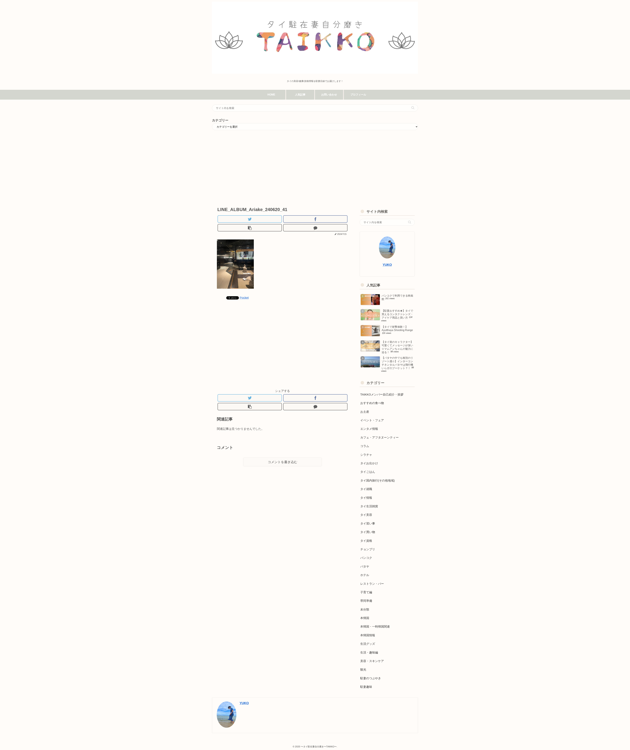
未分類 (364, 609)
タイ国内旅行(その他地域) (377, 480)
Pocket (244, 297)
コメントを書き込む (282, 462)
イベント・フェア (372, 420)
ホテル (364, 575)
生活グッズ (367, 643)
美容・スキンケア (372, 661)
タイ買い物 (367, 532)
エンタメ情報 (369, 428)
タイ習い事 (367, 523)
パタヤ (364, 566)
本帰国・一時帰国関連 (375, 626)
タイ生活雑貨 (369, 506)
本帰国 (364, 618)
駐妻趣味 (366, 686)
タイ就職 (366, 489)
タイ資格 (366, 540)
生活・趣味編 (369, 652)
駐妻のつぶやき (370, 678)
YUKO (387, 265)
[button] (413, 108)
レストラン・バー (372, 583)
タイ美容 (366, 514)
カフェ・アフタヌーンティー (379, 437)
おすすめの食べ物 (372, 403)
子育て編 (366, 592)
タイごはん (367, 471)
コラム (364, 446)
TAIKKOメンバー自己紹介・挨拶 (381, 394)
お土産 (364, 411)
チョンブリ (367, 549)
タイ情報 (366, 497)
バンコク (366, 557)
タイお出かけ (369, 463)
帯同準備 (366, 600)
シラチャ (366, 454)
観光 (363, 669)
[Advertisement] (282, 175)
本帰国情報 (367, 635)
